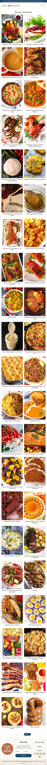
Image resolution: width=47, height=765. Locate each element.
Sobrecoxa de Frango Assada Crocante (12, 283)
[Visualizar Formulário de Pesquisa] (42, 5)
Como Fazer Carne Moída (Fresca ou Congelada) (34, 387)
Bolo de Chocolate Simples (12, 521)
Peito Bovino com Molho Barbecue (12, 692)
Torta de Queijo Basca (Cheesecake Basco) (12, 214)
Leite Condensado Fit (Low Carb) (12, 352)
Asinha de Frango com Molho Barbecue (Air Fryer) (34, 145)
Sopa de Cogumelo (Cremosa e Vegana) (35, 111)
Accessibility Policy (27, 761)
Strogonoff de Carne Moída (12, 421)
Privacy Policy (18, 761)
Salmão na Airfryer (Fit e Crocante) (35, 283)
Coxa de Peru (35, 77)
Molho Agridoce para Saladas (34, 214)
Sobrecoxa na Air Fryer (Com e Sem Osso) (35, 318)
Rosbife (35, 590)
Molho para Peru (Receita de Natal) (12, 77)
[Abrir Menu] (44, 5)
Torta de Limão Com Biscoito (12, 556)
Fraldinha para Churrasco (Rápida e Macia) (35, 693)
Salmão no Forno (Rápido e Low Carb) (12, 249)
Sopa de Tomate (35, 421)
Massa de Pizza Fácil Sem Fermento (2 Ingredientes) (12, 180)
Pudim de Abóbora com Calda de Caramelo (34, 522)
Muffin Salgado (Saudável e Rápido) (12, 658)
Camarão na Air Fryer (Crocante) (34, 248)
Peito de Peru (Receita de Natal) (35, 44)
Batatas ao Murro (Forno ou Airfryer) (34, 179)
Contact (39, 750)
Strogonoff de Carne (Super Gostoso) (35, 658)
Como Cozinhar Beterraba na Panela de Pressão (12, 487)
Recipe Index (39, 742)
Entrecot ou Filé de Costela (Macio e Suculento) (12, 591)
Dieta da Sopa (12, 317)
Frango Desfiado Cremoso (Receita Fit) (35, 352)
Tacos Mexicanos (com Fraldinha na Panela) (12, 727)
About (39, 746)
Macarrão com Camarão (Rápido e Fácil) (12, 111)
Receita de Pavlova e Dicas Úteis (12, 454)
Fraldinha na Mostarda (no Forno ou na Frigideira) (34, 556)
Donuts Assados (35, 727)
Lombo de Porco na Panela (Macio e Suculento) (12, 145)
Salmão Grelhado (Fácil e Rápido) (34, 454)
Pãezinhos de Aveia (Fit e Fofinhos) (12, 386)
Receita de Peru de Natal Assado (12, 44)
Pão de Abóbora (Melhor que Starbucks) (34, 487)
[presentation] (12, 28)
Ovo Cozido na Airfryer (34, 625)
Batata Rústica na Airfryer (12, 625)
